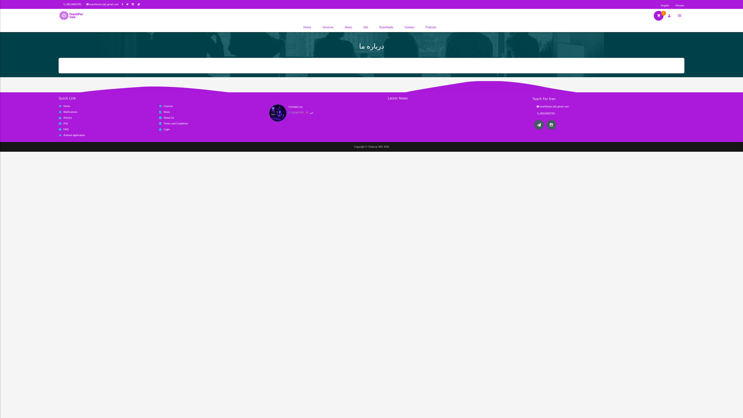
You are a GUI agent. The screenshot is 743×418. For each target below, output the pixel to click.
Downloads (386, 27)
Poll (65, 123)
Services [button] (328, 27)
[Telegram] (539, 125)
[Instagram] (551, 125)
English (665, 5)
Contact (409, 27)
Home (307, 27)
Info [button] (365, 27)
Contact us (295, 107)
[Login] (669, 16)
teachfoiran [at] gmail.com (104, 4)
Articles (67, 117)
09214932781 (74, 4)
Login (167, 129)
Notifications (70, 111)
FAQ (65, 129)
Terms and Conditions (176, 123)
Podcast (431, 27)
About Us (169, 117)
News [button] (348, 27)
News (167, 111)
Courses (168, 106)
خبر (311, 112)
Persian (679, 5)
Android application (74, 135)
